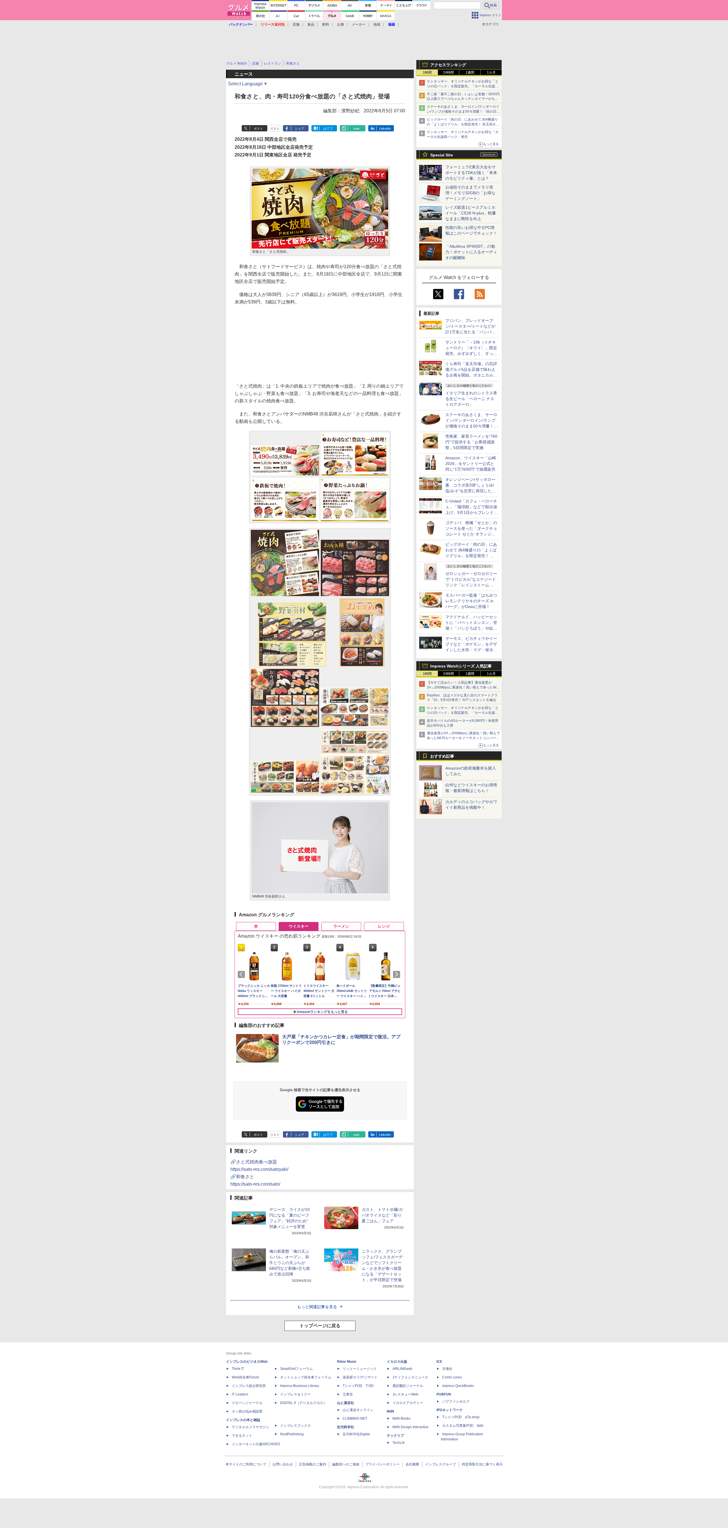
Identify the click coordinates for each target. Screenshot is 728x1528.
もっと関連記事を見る (317, 1306)
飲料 (325, 24)
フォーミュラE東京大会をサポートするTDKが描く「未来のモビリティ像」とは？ (471, 173)
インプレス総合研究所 (249, 1386)
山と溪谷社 (345, 1403)
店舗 (296, 24)
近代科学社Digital (356, 1434)
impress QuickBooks (458, 1386)
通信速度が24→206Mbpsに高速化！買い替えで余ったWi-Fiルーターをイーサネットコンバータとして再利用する (463, 738)
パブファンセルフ (456, 1401)
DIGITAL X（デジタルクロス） (303, 1403)
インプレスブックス (295, 1426)
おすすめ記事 (442, 756)
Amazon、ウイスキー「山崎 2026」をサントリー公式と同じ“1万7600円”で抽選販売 (470, 464)
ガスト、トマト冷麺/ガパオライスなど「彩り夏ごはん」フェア (382, 1215)
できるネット (242, 1436)
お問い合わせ (282, 1464)
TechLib (398, 1443)
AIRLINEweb (402, 1369)
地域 (376, 24)
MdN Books (401, 1419)
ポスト (258, 128)
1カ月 (491, 73)
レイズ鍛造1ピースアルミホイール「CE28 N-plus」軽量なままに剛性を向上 (470, 213)
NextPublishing (292, 1434)
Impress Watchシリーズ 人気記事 (461, 666)
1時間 (427, 73)
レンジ (384, 926)
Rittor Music (347, 1362)
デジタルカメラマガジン (250, 1427)
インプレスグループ (440, 1464)
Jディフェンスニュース (410, 1377)
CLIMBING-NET (355, 1419)
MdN (390, 1411)
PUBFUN (444, 1394)
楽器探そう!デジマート (360, 1377)
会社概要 (412, 1464)
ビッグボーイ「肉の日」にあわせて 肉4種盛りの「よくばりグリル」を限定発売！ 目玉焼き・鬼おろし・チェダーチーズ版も (463, 124)
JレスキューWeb (405, 1394)
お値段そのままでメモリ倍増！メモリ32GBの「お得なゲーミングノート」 (470, 193)
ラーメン (341, 926)
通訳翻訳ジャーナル (407, 1386)
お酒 (340, 24)
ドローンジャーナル (247, 1403)
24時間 (448, 73)
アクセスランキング (448, 65)
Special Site (441, 155)
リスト (275, 128)
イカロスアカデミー (407, 1403)
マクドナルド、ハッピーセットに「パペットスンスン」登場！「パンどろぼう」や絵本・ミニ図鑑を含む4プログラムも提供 (471, 628)
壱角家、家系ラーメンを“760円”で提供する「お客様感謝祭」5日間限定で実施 (471, 442)
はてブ (328, 128)
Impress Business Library (299, 1386)
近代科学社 (345, 1427)
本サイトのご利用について (246, 1464)
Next (397, 974)
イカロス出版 (397, 1362)
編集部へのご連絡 (345, 1464)
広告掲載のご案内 (312, 1464)
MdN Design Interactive (410, 1427)
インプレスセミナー (295, 1394)
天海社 (447, 1369)
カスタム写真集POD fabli (462, 1426)
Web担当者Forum (245, 1377)
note (356, 128)
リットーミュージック (360, 1369)
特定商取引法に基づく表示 (482, 1464)
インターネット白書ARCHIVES (256, 1444)
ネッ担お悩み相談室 (247, 1411)
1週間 (470, 73)
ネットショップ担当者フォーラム (305, 1377)
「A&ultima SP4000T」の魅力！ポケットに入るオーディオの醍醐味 (471, 252)
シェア (299, 128)
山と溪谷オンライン (358, 1410)
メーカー (358, 24)
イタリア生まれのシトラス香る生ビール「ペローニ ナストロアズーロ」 (471, 399)
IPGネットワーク (450, 1410)
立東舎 (348, 1394)
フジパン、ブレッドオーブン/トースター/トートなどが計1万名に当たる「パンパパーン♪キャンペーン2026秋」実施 (470, 332)
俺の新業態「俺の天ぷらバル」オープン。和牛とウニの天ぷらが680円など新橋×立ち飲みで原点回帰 (289, 1262)
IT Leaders (240, 1394)
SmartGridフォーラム (296, 1369)
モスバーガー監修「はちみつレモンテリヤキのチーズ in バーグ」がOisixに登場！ (471, 601)
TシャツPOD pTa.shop (460, 1417)
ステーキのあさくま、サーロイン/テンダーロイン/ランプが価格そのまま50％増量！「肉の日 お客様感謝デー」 (463, 111)
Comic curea (452, 1377)
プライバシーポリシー (382, 1464)
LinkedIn (385, 128)
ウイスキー (299, 926)
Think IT (238, 1369)
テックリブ (395, 1436)
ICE (439, 1362)
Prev (242, 974)
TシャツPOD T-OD (358, 1386)
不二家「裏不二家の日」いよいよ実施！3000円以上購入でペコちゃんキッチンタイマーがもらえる (463, 99)
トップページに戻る (319, 1325)
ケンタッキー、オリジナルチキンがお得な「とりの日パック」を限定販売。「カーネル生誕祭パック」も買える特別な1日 (463, 86)
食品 (310, 24)
